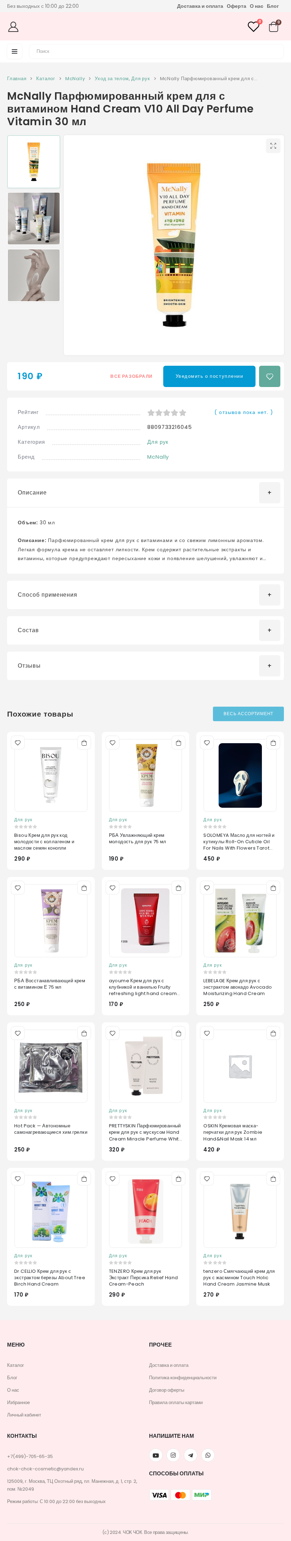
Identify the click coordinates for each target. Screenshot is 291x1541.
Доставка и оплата (200, 6)
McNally (158, 456)
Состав (28, 630)
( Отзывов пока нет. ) (243, 412)
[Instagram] (173, 1455)
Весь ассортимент (248, 714)
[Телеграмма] (190, 1455)
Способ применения (47, 595)
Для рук (158, 442)
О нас (256, 6)
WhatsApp (208, 1455)
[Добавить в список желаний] (269, 376)
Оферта (236, 6)
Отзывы (29, 666)
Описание (32, 492)
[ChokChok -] (142, 26)
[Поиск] (274, 50)
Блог (273, 6)
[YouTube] (156, 1455)
